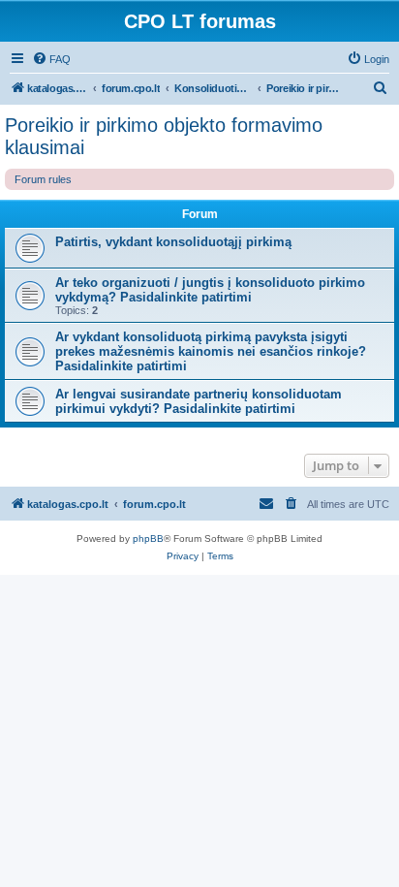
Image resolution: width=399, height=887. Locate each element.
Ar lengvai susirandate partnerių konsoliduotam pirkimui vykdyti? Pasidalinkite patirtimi (198, 401)
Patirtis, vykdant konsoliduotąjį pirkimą (173, 242)
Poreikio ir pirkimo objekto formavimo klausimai (163, 136)
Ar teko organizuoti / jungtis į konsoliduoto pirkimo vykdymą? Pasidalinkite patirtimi (210, 289)
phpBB (148, 538)
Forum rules (43, 179)
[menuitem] (51, 59)
